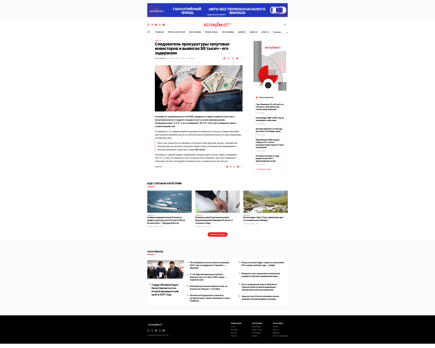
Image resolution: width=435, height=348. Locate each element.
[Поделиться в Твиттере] (228, 58)
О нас (233, 326)
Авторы (234, 333)
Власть (276, 330)
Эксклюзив (256, 326)
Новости (158, 40)
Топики (233, 336)
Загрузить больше (217, 234)
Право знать (257, 330)
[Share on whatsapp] (233, 58)
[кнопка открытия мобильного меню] (148, 32)
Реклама (234, 330)
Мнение (276, 333)
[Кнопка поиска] (285, 25)
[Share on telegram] (237, 58)
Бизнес (255, 336)
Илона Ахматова (160, 58)
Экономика (256, 333)
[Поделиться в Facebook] (224, 58)
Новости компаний (280, 336)
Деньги (276, 326)
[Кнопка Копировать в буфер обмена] (241, 58)
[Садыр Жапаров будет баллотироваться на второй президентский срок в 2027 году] (165, 269)
